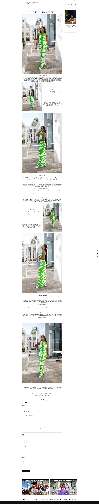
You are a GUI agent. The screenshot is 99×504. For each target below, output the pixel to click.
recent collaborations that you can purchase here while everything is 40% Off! (51, 194)
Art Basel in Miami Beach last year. (37, 200)
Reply (24, 439)
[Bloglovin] (43, 401)
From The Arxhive (42, 182)
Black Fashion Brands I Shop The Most (42, 12)
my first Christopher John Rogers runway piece (38, 199)
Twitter (26, 499)
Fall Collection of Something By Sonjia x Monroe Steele (43, 306)
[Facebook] (41, 401)
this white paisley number (50, 104)
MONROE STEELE (31, 3)
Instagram (35, 499)
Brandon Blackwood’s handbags (54, 102)
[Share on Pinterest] (29, 402)
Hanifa (52, 89)
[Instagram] (36, 401)
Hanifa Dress (40, 75)
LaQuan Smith (42, 312)
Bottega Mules (45, 75)
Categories (70, 4)
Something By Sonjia (42, 188)
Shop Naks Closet (42, 304)
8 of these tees (28, 185)
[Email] (49, 401)
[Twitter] (34, 401)
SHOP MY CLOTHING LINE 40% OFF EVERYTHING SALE (42, 393)
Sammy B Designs (42, 317)
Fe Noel (42, 298)
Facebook (54, 499)
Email (23, 461)
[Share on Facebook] (26, 402)
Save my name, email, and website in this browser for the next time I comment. (35, 468)
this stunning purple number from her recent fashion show (53, 93)
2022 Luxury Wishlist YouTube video (52, 179)
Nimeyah (26, 414)
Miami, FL (24, 405)
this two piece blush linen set (50, 300)
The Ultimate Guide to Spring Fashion (54, 408)
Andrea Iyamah (31, 209)
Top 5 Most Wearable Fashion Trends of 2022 (32, 408)
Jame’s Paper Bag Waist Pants (27, 191)
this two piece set (56, 92)
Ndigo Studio (42, 175)
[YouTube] (39, 401)
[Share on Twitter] (28, 402)
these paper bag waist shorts (33, 192)
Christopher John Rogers (42, 197)
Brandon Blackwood (52, 100)
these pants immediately (26, 226)
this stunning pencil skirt (43, 192)
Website (23, 465)
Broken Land (32, 222)
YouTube (73, 499)
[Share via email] (25, 402)
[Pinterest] (38, 401)
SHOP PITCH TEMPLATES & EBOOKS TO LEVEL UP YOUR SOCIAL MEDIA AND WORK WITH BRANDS (42, 397)
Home (65, 4)
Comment (24, 446)
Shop (75, 4)
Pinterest (64, 499)
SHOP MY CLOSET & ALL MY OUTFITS (42, 395)
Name (23, 457)
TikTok (45, 499)
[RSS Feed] (48, 401)
